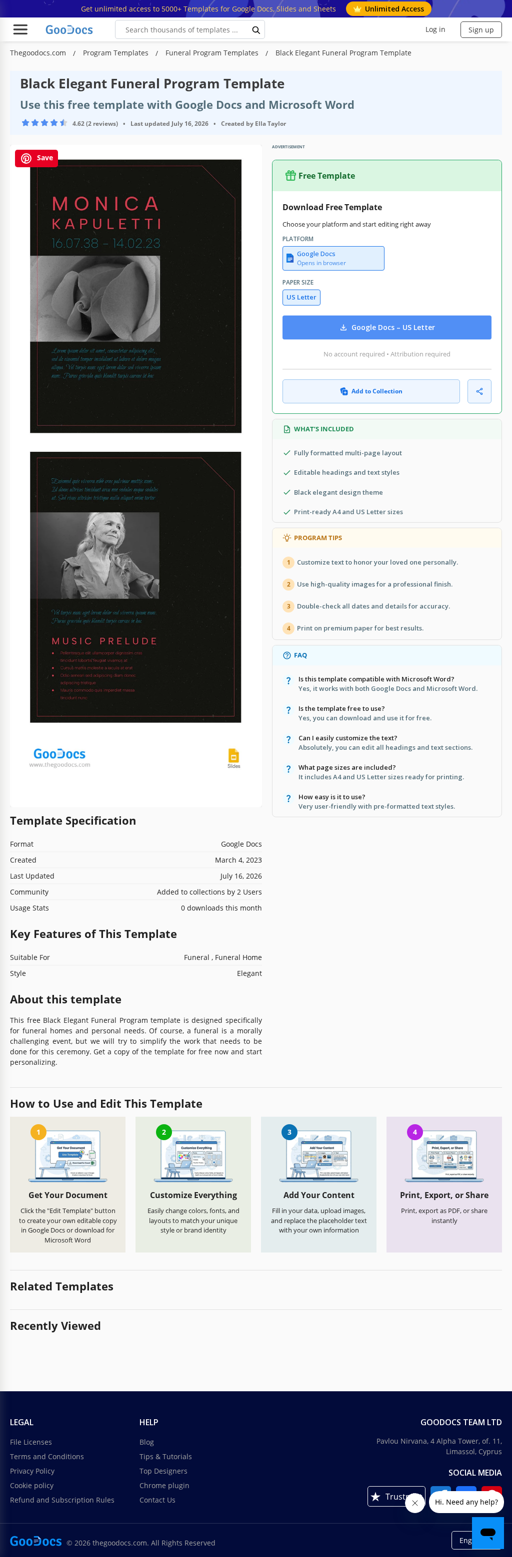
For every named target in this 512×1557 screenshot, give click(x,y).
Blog (147, 1442)
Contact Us (158, 1500)
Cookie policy (32, 1485)
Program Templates (116, 52)
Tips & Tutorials (166, 1456)
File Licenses (31, 1442)
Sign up (481, 29)
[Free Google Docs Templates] (70, 29)
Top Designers (164, 1471)
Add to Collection (377, 391)
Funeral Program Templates (213, 52)
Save (44, 158)
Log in (436, 29)
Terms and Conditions (47, 1456)
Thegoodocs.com (39, 52)
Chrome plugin (165, 1485)
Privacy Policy (32, 1471)
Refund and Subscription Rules (62, 1500)
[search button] (257, 29)
